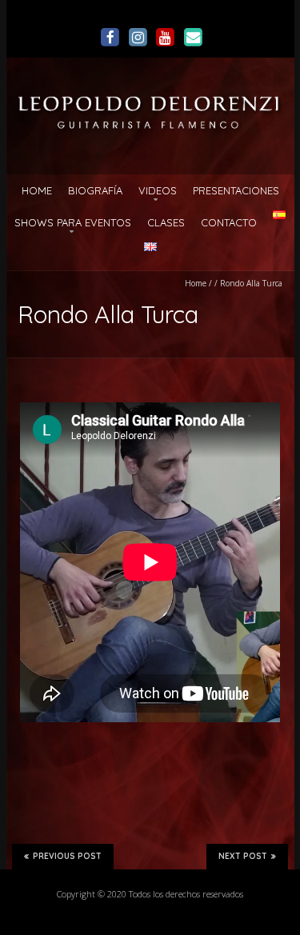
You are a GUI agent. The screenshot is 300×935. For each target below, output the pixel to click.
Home (37, 190)
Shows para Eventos (72, 222)
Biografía (95, 190)
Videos (157, 190)
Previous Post (67, 856)
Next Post (242, 856)
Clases (166, 222)
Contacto (229, 222)
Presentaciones (236, 190)
